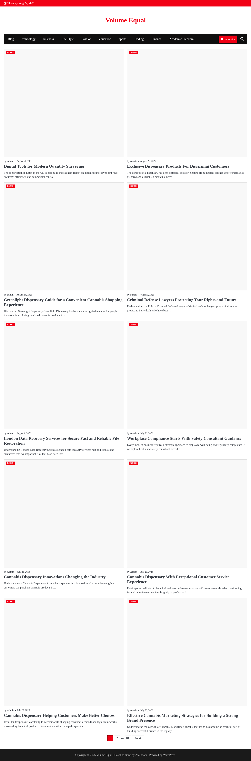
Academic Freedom (181, 39)
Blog (11, 39)
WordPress (169, 754)
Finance (156, 39)
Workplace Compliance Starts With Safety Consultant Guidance (184, 438)
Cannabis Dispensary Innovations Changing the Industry (55, 577)
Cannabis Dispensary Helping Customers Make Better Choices (59, 715)
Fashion (86, 39)
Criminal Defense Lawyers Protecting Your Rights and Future (181, 299)
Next (138, 738)
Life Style (68, 39)
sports (122, 39)
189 (128, 738)
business (48, 39)
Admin (133, 161)
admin (10, 161)
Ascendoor (141, 754)
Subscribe (230, 39)
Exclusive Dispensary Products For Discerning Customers (178, 166)
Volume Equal (125, 20)
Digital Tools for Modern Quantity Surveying (44, 166)
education (105, 39)
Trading (139, 39)
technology (28, 39)
